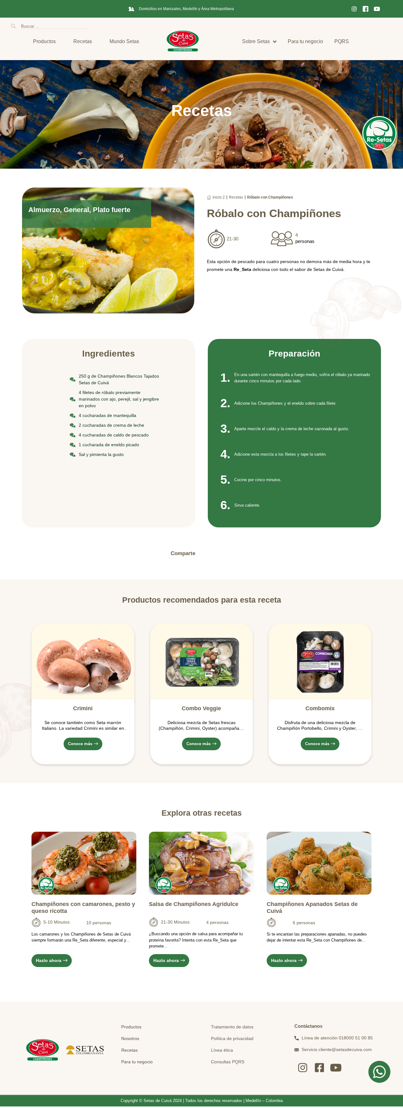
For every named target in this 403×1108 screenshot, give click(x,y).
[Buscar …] (54, 26)
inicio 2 (219, 197)
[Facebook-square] (319, 1067)
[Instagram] (354, 8)
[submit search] (13, 26)
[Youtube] (377, 8)
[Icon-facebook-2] (365, 8)
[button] (207, 553)
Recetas (236, 197)
